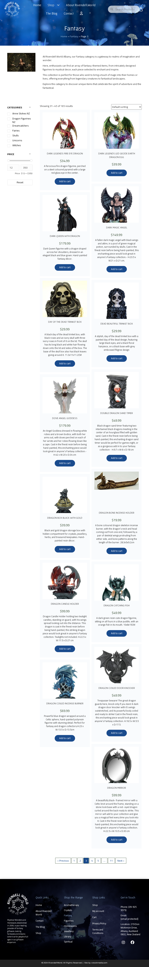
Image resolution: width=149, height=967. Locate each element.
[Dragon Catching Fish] (116, 582)
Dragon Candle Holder (65, 603)
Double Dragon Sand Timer (116, 413)
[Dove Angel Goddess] (65, 395)
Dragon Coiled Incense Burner (64, 703)
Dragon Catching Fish (117, 605)
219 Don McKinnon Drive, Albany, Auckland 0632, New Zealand (130, 929)
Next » (120, 860)
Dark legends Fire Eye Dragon (65, 153)
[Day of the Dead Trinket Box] (65, 299)
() (128, 908)
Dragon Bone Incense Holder (116, 512)
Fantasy (74, 36)
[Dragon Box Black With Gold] (65, 495)
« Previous (63, 860)
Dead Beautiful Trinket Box (116, 323)
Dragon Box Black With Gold (64, 517)
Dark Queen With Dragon (65, 236)
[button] (123, 942)
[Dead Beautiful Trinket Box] (116, 301)
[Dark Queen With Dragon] (65, 213)
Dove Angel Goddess (64, 418)
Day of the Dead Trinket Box (65, 321)
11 (111, 860)
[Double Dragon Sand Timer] (116, 390)
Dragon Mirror (116, 787)
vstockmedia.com (99, 963)
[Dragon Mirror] (116, 765)
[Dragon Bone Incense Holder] (116, 490)
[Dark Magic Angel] (116, 204)
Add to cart (65, 181)
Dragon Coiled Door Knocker (116, 687)
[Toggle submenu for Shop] (58, 5)
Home (64, 36)
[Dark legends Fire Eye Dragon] (65, 130)
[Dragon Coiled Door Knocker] (116, 665)
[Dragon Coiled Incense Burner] (65, 680)
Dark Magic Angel (116, 227)
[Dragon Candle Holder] (65, 581)
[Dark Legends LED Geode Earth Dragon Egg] (116, 130)
